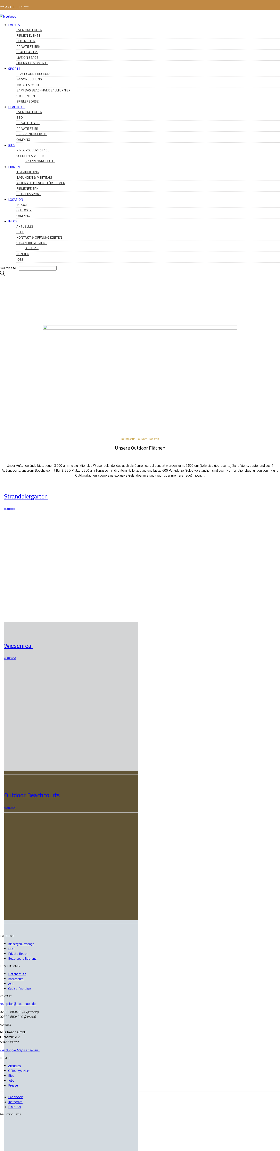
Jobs (11, 1080)
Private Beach (17, 953)
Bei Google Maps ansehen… (20, 1050)
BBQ (11, 948)
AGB (11, 983)
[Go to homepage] (8, 16)
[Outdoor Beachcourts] (71, 1035)
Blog (11, 1075)
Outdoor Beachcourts (32, 795)
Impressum (16, 978)
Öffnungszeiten (19, 1070)
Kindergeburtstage (21, 943)
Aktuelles (14, 1065)
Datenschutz (17, 973)
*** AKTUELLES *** (14, 7)
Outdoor (10, 509)
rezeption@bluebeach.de (18, 1003)
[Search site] (2, 274)
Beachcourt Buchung (22, 958)
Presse (13, 1085)
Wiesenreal (18, 645)
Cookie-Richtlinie (19, 988)
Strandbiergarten (26, 496)
